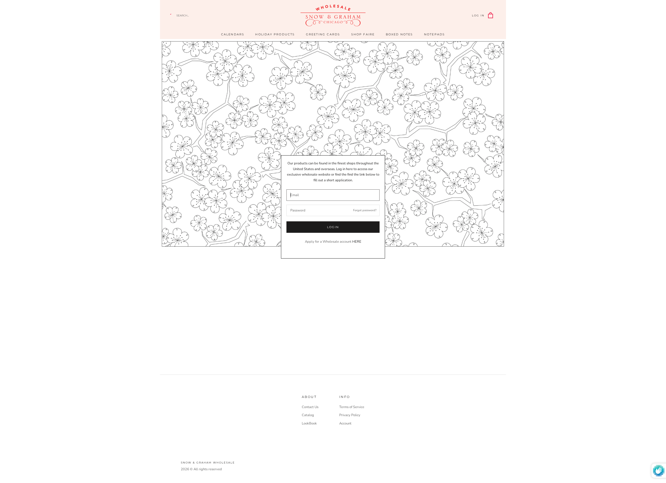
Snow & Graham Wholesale (208, 462)
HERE (356, 241)
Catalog (308, 415)
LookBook (309, 423)
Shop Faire (363, 34)
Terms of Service (351, 407)
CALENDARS (233, 34)
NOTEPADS (434, 34)
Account (345, 423)
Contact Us (310, 407)
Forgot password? (364, 210)
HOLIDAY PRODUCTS (275, 34)
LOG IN (478, 15)
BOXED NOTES (399, 34)
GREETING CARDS (323, 34)
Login (333, 227)
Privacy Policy (349, 415)
